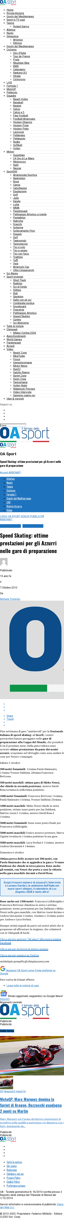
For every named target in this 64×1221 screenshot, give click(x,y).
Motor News (20, 365)
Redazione (12, 1170)
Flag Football (20, 115)
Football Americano (24, 118)
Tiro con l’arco (21, 253)
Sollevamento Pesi (24, 230)
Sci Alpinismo (21, 322)
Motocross (19, 161)
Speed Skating (21, 316)
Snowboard (19, 306)
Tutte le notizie (15, 326)
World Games (14, 339)
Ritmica (17, 43)
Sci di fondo (20, 286)
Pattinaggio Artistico (25, 313)
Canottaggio (20, 188)
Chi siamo (12, 1166)
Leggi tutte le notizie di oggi (23, 985)
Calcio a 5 (18, 112)
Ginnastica (12, 36)
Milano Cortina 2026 (24, 332)
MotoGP (11, 89)
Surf (15, 237)
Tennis (10, 23)
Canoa (16, 184)
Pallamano (19, 135)
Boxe (16, 181)
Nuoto (10, 33)
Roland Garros (21, 26)
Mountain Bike (21, 62)
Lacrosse (18, 132)
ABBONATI (15, 472)
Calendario (19, 69)
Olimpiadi (12, 329)
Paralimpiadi (20, 211)
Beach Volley (20, 99)
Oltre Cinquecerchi (23, 270)
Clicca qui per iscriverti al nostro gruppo (24, 949)
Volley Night (20, 385)
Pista (16, 59)
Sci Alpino (12, 273)
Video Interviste (22, 392)
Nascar (17, 168)
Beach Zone (20, 352)
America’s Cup (21, 266)
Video (10, 349)
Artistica (18, 39)
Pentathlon (19, 217)
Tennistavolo (20, 244)
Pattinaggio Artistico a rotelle (30, 214)
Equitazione (20, 191)
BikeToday (19, 356)
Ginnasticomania (22, 362)
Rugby (16, 141)
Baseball (18, 102)
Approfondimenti (16, 336)
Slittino (17, 290)
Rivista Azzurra (15, 13)
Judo (16, 198)
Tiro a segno (20, 250)
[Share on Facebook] (35, 704)
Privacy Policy (13, 1178)
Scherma (18, 227)
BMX (16, 66)
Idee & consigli (15, 398)
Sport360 (12, 171)
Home (10, 9)
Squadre (11, 95)
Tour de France (21, 56)
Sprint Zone (19, 375)
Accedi (10, 346)
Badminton (19, 178)
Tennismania (20, 382)
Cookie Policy (13, 1182)
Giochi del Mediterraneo (20, 16)
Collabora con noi (15, 1174)
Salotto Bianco (21, 372)
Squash (17, 234)
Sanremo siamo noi (24, 395)
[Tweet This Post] (35, 707)
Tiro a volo (19, 247)
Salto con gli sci (22, 299)
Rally (16, 165)
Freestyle (18, 309)
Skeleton (18, 296)
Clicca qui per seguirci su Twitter (19, 955)
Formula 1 (12, 85)
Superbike (19, 155)
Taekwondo (19, 240)
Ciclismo (12, 49)
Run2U (17, 369)
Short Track (19, 280)
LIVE (9, 82)
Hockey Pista (21, 125)
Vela (15, 263)
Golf (15, 194)
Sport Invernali (15, 276)
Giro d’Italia (19, 53)
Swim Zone (19, 379)
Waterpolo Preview (24, 388)
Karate (17, 201)
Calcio (16, 109)
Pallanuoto (19, 138)
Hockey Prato (21, 128)
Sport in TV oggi (16, 19)
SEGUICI (5, 999)
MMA (16, 207)
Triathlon (18, 257)
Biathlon (17, 283)
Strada (17, 76)
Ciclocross (19, 79)
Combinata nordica (23, 303)
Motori (10, 151)
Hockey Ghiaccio (22, 122)
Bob (15, 293)
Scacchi (17, 224)
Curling (17, 319)
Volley (16, 148)
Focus (16, 359)
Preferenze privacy (16, 1186)
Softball (17, 145)
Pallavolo (12, 92)
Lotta (16, 204)
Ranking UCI (20, 72)
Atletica (11, 29)
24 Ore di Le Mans (23, 158)
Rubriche (18, 221)
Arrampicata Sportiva (25, 175)
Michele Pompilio (10, 599)
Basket (17, 105)
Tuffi (15, 260)
